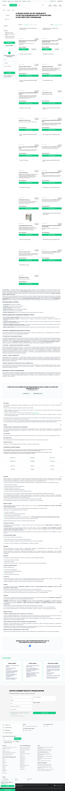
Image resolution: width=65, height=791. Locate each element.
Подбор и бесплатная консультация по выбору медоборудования (45, 748)
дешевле (31, 24)
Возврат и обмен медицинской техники (44, 760)
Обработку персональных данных (8, 76)
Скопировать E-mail (37, 393)
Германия (4, 766)
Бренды (9, 1)
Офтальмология (22, 758)
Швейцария (4, 762)
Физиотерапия (22, 752)
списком (61, 24)
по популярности (26, 24)
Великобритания (5, 765)
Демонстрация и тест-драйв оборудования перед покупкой (44, 757)
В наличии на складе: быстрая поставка (44, 765)
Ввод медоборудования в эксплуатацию (44, 750)
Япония (3, 771)
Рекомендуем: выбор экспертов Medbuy (44, 764)
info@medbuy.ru (60, 1)
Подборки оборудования (42, 762)
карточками (57, 24)
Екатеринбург (29, 778)
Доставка (16, 1)
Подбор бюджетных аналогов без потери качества (44, 759)
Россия (3, 758)
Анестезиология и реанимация (25, 747)
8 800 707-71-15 (53, 1)
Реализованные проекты (6, 748)
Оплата (3, 749)
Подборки (24, 1)
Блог (13, 1)
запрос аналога (28, 75)
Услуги (20, 1)
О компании (4, 1)
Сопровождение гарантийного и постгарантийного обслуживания (43, 752)
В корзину (34, 49)
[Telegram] (32, 646)
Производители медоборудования (9, 757)
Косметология (22, 762)
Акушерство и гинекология (24, 748)
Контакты (28, 1)
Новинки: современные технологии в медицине (45, 769)
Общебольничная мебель (24, 765)
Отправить (9, 72)
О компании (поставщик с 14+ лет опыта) (9, 747)
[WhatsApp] (35, 646)
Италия (3, 767)
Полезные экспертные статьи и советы (9, 752)
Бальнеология (22, 760)
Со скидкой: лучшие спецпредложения (44, 770)
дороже (35, 24)
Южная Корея (4, 770)
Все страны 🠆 (4, 773)
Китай (3, 761)
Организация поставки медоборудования (44, 749)
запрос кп (24, 49)
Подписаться (17, 738)
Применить (9, 42)
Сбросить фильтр (9, 45)
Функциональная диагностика (25, 753)
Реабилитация (22, 757)
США (3, 763)
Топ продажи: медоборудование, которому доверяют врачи (44, 767)
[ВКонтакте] (30, 646)
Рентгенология (22, 756)
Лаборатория (22, 761)
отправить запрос (44, 712)
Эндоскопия (22, 767)
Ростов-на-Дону (5, 778)
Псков (16, 778)
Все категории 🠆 (23, 769)
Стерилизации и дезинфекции (25, 749)
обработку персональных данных (12, 742)
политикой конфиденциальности (5, 784)
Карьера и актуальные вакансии (8, 753)
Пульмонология (22, 766)
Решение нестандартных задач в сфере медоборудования (44, 754)
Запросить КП (26, 393)
